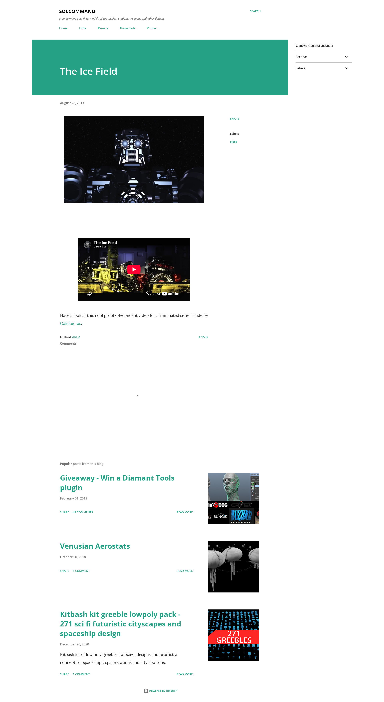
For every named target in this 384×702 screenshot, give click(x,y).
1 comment (81, 571)
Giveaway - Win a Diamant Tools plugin (117, 482)
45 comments (83, 512)
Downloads (127, 28)
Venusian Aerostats (95, 546)
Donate (103, 28)
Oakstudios (70, 323)
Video (233, 142)
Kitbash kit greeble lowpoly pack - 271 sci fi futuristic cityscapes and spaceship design (120, 623)
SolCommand (77, 11)
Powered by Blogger (162, 691)
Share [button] (234, 119)
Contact (152, 28)
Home (63, 28)
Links (82, 28)
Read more (185, 512)
